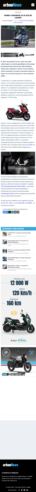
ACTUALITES (23, 20)
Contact (28, 487)
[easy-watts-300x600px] (18, 309)
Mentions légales (12, 490)
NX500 (30, 203)
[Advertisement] (18, 397)
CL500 (30, 145)
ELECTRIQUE (30, 20)
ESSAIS (23, 244)
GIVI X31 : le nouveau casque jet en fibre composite (19, 250)
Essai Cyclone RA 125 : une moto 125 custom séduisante (18, 241)
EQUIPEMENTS (25, 253)
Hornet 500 (20, 203)
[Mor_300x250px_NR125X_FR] (18, 362)
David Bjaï (9, 20)
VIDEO (9, 245)
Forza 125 (31, 123)
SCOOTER (19, 22)
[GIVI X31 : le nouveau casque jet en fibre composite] (5, 251)
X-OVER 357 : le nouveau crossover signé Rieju (19, 233)
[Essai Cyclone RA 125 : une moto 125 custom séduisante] (5, 242)
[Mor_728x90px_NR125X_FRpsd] (18, 56)
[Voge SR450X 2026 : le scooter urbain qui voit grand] (5, 259)
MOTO (15, 22)
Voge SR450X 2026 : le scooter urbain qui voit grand (19, 258)
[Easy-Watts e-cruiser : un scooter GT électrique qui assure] (5, 267)
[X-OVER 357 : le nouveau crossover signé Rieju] (5, 234)
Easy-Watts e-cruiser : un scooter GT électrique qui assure (18, 266)
